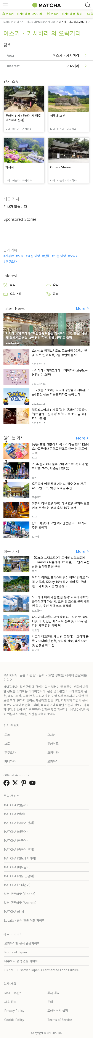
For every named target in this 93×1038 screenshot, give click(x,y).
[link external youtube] (33, 784)
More (81, 308)
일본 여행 (60, 255)
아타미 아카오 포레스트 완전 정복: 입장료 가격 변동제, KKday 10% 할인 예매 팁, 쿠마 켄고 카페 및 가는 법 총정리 (60, 581)
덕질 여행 (34, 255)
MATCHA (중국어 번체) (19, 823)
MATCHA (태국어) (16, 831)
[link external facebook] (7, 784)
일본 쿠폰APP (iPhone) (19, 894)
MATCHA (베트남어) (17, 867)
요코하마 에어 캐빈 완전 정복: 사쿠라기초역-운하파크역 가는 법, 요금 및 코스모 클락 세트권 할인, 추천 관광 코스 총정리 (61, 601)
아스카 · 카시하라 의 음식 (66, 14)
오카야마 (53, 761)
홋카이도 (53, 743)
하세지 (9, 167)
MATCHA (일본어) (16, 805)
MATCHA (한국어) (16, 840)
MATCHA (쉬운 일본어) (19, 876)
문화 (56, 293)
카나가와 (10, 761)
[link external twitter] (16, 784)
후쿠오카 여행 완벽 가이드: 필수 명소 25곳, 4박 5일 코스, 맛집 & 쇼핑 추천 (59, 485)
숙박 (56, 285)
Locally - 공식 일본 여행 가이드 (24, 920)
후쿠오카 (11, 261)
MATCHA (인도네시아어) (20, 858)
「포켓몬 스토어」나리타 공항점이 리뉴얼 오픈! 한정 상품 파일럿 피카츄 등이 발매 (60, 392)
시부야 (9, 255)
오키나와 (53, 752)
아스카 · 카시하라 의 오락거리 (24, 14)
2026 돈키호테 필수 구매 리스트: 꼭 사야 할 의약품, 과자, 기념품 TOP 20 (60, 466)
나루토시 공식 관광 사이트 (21, 961)
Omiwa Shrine (60, 167)
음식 (13, 285)
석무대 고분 (57, 115)
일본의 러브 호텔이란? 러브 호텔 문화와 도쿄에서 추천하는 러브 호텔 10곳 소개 (60, 505)
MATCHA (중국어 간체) (19, 849)
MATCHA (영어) (14, 814)
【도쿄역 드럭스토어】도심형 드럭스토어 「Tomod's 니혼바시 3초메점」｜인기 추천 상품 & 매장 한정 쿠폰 (60, 561)
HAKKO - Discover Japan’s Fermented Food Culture (41, 970)
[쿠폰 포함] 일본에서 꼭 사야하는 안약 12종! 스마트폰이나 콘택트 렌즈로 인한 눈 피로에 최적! (60, 448)
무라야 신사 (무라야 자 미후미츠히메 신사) (23, 117)
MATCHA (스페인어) (17, 885)
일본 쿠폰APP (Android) (20, 902)
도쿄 (21, 255)
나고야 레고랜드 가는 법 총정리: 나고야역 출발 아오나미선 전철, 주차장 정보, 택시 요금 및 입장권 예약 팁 (60, 640)
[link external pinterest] (25, 784)
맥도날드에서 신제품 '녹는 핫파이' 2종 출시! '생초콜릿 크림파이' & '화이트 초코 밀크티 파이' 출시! (60, 413)
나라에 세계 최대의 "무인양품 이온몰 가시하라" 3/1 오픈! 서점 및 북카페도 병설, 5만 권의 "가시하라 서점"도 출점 (46, 335)
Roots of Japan (15, 952)
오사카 (74, 255)
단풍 (47, 255)
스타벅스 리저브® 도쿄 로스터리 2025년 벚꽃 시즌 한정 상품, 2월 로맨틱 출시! (59, 352)
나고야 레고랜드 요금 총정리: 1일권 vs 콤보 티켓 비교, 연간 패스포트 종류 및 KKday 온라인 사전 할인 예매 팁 (60, 621)
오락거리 (15, 293)
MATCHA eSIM (14, 911)
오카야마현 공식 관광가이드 (22, 943)
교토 (7, 743)
